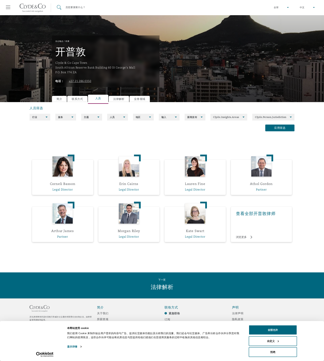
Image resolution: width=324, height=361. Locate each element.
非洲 (67, 41)
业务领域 (139, 99)
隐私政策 (237, 319)
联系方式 (77, 99)
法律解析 (119, 99)
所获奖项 (102, 319)
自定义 (271, 341)
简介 (59, 99)
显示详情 (72, 346)
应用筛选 (280, 128)
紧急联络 (174, 313)
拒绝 (272, 352)
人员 (98, 98)
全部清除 (37, 127)
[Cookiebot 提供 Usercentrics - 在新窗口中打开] (45, 354)
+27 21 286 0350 (80, 81)
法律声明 (237, 313)
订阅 (167, 319)
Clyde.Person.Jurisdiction (270, 117)
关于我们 (102, 313)
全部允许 (273, 329)
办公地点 (59, 41)
